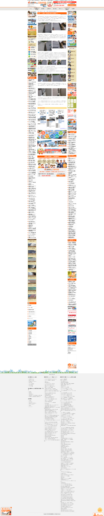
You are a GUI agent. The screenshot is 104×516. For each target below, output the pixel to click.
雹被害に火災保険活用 (64, 508)
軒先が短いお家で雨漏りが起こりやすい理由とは (32, 170)
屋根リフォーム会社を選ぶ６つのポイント (72, 204)
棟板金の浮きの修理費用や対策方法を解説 (32, 93)
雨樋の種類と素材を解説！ (48, 436)
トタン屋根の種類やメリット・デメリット (72, 183)
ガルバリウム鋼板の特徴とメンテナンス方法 (32, 205)
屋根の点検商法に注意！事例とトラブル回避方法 (72, 259)
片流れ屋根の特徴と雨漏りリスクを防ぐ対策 (32, 150)
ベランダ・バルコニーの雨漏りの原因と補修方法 (32, 119)
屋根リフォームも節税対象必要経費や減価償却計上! (72, 304)
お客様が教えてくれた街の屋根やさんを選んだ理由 (35, 395)
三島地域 (30, 336)
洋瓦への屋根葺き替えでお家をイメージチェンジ (32, 193)
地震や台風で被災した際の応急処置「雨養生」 (32, 140)
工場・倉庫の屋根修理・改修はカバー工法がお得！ (72, 286)
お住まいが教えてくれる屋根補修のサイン (72, 168)
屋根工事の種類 (71, 48)
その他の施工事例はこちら (63, 128)
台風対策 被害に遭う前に (48, 395)
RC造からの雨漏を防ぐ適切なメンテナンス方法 (67, 459)
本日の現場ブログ (31, 394)
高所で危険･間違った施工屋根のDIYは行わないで (32, 210)
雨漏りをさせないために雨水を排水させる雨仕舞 (32, 164)
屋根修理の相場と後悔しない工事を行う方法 (72, 162)
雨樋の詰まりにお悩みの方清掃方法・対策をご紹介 (72, 290)
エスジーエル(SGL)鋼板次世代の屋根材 (32, 203)
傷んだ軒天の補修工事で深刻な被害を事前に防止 (32, 103)
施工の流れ (55, 8)
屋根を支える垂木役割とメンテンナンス (32, 212)
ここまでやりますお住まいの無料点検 (67, 9)
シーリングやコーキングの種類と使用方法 (32, 135)
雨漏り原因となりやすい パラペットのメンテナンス (51, 423)
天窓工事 (72, 79)
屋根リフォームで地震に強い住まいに (50, 396)
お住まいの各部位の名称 (64, 434)
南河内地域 (30, 333)
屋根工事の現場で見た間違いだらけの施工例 (72, 222)
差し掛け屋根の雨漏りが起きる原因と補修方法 (32, 154)
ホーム (31, 8)
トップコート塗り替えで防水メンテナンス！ (32, 235)
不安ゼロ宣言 (30, 382)
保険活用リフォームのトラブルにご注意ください (72, 267)
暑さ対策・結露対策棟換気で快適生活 (66, 444)
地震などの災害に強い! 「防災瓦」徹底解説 (72, 220)
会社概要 (73, 8)
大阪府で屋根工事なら (32, 311)
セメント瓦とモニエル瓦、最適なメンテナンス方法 (67, 418)
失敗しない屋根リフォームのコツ (72, 160)
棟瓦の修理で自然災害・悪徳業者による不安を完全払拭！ (68, 433)
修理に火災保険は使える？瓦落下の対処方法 (72, 212)
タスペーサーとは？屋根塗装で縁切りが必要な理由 (67, 427)
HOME (38, 11)
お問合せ (30, 316)
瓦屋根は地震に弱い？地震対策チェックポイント (72, 218)
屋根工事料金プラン (47, 382)
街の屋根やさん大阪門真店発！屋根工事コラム (35, 396)
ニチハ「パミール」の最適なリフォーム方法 (66, 389)
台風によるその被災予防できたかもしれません (72, 208)
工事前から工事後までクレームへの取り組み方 (72, 249)
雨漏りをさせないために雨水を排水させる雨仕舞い (67, 499)
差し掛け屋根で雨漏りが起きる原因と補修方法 (67, 498)
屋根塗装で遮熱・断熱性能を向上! (72, 229)
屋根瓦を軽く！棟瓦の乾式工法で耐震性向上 (72, 216)
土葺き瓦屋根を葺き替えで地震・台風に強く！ (32, 126)
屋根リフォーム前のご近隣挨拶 (49, 387)
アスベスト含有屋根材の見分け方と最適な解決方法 (67, 453)
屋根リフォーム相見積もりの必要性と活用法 (50, 411)
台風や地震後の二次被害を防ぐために (72, 214)
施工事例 (42, 8)
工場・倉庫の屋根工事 (72, 296)
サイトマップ (31, 318)
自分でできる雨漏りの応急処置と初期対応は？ (72, 231)
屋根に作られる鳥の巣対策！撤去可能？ (72, 294)
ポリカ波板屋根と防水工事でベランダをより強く (72, 288)
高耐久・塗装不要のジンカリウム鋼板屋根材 (32, 208)
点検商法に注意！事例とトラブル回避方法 (50, 388)
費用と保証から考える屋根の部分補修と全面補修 (51, 416)
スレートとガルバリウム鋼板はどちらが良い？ (72, 134)
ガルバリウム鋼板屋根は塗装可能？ (72, 140)
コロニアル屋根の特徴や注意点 (71, 181)
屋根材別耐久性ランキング (31, 184)
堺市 (29, 339)
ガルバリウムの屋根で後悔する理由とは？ (32, 201)
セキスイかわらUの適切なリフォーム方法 (66, 388)
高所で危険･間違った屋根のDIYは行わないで (66, 460)
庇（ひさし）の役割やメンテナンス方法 (32, 219)
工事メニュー (61, 8)
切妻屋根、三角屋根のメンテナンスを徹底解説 (32, 152)
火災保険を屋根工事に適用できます (49, 397)
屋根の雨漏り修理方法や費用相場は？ (32, 214)
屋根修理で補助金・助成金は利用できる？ (72, 237)
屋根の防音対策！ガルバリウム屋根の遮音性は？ (72, 153)
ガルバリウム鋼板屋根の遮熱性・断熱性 (72, 142)
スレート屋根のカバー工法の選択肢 (72, 177)
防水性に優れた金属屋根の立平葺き (65, 486)
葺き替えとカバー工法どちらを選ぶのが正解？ (72, 171)
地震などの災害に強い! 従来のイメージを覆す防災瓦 (67, 452)
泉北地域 (30, 341)
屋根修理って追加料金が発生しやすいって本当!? (72, 263)
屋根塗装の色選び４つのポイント (71, 224)
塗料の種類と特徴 (72, 312)
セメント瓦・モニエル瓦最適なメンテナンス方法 (32, 124)
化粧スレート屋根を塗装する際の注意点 (71, 189)
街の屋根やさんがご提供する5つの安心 (37, 9)
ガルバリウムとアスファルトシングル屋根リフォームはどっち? (32, 196)
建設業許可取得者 (31, 309)
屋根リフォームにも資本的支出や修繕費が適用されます (52, 415)
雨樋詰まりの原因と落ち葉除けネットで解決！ (72, 292)
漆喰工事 (72, 58)
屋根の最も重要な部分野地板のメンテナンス (32, 178)
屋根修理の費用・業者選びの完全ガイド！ (32, 84)
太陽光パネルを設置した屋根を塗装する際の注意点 (51, 437)
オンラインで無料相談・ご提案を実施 (50, 380)
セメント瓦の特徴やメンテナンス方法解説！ (32, 121)
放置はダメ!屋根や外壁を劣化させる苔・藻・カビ (32, 188)
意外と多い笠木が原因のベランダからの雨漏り (32, 101)
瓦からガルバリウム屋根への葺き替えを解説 (72, 138)
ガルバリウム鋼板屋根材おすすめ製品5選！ (72, 146)
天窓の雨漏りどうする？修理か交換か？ (32, 223)
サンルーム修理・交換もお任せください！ (72, 284)
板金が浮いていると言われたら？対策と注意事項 (72, 261)
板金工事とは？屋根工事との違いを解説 (32, 90)
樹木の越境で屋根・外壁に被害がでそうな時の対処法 (72, 265)
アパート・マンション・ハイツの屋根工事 (50, 402)
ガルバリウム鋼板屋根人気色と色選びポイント (72, 144)
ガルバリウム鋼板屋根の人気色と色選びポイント (67, 405)
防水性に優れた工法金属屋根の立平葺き (31, 137)
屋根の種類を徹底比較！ (70, 173)
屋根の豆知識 (62, 477)
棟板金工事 (73, 72)
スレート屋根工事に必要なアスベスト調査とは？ (32, 232)
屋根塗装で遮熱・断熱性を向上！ (65, 446)
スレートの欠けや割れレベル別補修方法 (72, 179)
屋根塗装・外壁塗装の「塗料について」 (66, 384)
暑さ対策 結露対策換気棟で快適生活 (31, 158)
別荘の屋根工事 (47, 403)
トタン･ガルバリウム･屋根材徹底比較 (32, 198)
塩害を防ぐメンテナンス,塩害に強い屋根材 (32, 186)
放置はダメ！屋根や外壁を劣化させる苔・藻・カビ (67, 492)
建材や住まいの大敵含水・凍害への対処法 (32, 160)
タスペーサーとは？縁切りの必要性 (31, 106)
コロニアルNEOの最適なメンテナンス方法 (72, 196)
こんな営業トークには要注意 (72, 255)
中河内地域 (30, 330)
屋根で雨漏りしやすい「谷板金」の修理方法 (32, 166)
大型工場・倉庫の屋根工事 (48, 401)
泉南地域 (30, 342)
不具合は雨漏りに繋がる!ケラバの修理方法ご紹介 (32, 99)
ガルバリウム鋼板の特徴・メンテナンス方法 (66, 457)
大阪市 (30, 335)
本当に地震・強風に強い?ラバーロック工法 (32, 142)
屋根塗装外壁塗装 (72, 76)
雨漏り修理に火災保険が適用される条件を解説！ (72, 233)
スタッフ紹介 (31, 307)
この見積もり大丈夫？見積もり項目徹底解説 (72, 251)
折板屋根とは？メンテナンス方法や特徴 (72, 185)
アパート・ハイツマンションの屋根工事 (72, 298)
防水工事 (72, 65)
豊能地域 (30, 338)
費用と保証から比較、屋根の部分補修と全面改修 (72, 166)
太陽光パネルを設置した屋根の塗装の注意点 (72, 187)
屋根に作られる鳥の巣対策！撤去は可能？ (50, 435)
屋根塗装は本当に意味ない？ (31, 86)
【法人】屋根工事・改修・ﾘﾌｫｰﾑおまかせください (72, 302)
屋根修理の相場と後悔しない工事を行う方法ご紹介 (51, 409)
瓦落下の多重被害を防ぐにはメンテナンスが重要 (72, 210)
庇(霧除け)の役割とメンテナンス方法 (31, 133)
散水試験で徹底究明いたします (49, 394)
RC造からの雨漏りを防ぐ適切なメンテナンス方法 (32, 217)
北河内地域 (30, 332)
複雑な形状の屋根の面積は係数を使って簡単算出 (67, 441)
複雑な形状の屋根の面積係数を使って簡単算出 (32, 146)
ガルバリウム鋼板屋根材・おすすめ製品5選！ (67, 397)
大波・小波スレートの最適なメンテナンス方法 (32, 131)
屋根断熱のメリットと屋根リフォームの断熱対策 (32, 228)
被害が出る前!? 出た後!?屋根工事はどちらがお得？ (72, 253)
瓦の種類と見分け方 (31, 168)
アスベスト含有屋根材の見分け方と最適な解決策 (32, 172)
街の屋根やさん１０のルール (32, 381)
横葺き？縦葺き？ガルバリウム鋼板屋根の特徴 (72, 149)
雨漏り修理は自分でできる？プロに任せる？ (32, 88)
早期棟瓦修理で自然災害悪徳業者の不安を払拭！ (32, 128)
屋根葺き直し (73, 69)
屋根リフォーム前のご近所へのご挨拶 (71, 246)
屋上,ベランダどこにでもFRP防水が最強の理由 (32, 115)
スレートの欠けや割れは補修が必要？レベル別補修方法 (68, 413)
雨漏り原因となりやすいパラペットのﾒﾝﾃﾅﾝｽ (32, 112)
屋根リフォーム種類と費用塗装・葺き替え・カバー (72, 175)
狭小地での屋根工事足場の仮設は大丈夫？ (72, 198)
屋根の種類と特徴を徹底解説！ (31, 80)
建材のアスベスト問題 (32, 174)
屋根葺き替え (73, 51)
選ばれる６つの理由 (31, 380)
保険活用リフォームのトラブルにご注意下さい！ (67, 488)
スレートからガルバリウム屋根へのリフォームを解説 (72, 136)
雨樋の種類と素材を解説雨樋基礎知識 (32, 230)
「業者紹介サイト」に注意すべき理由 (72, 269)
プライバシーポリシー (32, 404)
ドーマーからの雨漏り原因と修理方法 (32, 221)
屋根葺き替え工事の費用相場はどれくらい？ (72, 164)
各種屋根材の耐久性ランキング (65, 479)
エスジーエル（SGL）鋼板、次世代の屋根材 (66, 485)
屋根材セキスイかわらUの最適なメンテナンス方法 (72, 194)
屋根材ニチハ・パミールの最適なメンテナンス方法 (72, 192)
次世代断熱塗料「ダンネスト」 (71, 227)
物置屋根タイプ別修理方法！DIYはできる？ (72, 281)
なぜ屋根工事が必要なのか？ (72, 158)
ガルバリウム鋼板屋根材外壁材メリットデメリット (72, 151)
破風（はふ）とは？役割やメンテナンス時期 (32, 237)
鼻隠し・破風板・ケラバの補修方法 (32, 97)
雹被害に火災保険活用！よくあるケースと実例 (72, 235)
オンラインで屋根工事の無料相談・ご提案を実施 (72, 242)
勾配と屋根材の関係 (31, 162)
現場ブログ (41, 11)
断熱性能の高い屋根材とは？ (31, 226)
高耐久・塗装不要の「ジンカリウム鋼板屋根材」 (67, 458)
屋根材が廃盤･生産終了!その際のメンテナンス (32, 191)
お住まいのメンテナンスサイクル (65, 471)
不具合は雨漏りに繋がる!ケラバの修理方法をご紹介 (67, 428)
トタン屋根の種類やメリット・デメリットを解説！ (67, 414)
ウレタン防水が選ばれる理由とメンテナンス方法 (32, 108)
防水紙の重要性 (31, 176)
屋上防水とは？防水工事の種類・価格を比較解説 (32, 117)
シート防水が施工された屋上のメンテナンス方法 (32, 110)
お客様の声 (49, 8)
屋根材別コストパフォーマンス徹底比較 (32, 182)
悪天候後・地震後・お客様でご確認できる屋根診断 (67, 383)
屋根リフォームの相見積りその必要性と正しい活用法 (72, 244)
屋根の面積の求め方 (63, 440)
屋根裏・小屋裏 (31, 156)
